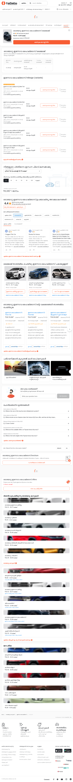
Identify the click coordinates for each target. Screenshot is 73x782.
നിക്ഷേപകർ (5, 762)
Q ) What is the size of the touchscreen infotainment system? (21, 411)
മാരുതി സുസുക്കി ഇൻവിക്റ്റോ (36, 283)
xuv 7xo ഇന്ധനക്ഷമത (62, 291)
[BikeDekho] (58, 761)
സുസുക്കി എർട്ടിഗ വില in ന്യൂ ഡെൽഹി (13, 579)
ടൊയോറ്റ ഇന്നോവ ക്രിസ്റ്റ (12, 283)
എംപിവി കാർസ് (11, 377)
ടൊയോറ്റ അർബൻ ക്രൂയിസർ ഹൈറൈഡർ (19, 543)
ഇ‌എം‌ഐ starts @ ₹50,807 (21, 38)
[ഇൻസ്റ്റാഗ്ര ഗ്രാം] (66, 779)
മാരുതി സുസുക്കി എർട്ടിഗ (13, 575)
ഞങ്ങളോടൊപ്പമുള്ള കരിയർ (9, 752)
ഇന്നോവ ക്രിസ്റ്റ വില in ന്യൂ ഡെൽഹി (13, 593)
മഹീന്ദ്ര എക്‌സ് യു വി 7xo (58, 283)
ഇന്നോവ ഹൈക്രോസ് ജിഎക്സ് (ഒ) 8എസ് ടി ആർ (13, 146)
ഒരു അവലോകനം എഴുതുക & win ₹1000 (14, 207)
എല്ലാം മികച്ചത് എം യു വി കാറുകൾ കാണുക (16, 640)
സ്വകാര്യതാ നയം (7, 757)
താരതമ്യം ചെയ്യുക (16, 346)
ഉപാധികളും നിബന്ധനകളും (9, 754)
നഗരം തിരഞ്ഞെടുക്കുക (64, 9)
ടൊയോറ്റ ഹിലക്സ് (11, 555)
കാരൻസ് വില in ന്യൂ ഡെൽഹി (11, 607)
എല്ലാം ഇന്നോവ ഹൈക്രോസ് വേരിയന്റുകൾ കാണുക (19, 351)
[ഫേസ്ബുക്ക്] (53, 779)
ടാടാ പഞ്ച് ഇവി (10, 692)
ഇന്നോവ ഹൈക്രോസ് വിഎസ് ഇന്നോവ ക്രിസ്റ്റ (15, 295)
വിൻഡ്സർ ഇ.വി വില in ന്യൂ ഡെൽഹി (13, 635)
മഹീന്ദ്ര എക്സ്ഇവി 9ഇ (12, 680)
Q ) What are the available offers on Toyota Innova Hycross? (20, 429)
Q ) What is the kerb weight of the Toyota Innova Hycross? (20, 435)
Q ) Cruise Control (8, 423)
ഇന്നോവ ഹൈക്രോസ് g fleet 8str (14, 102)
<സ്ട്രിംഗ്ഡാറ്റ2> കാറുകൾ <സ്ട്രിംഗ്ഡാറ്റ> (37, 378)
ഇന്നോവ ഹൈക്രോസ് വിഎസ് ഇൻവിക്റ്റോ (38, 295)
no (66, 448)
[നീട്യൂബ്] (62, 779)
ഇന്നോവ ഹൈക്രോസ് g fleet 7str (14, 86)
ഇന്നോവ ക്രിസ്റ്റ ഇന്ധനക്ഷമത (15, 291)
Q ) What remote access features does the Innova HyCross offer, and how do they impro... (29, 417)
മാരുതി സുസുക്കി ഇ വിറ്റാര (13, 655)
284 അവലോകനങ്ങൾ (23, 33)
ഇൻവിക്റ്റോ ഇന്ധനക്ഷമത (38, 291)
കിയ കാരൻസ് (9, 603)
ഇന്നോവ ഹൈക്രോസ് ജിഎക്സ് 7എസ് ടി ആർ (13, 116)
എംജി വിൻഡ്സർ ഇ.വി (12, 631)
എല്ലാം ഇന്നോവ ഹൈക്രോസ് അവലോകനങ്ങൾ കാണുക (20, 256)
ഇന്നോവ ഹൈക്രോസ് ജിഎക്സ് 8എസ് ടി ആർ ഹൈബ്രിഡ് (13, 131)
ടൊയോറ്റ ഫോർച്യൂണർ (13, 530)
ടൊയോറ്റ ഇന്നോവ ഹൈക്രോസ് (15, 617)
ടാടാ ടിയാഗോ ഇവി (11, 705)
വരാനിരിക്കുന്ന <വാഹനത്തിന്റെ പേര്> (59, 378)
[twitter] (57, 779)
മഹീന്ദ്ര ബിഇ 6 (9, 667)
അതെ (59, 448)
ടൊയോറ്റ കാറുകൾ (9, 563)
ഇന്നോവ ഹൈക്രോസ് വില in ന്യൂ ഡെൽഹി (14, 621)
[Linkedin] (70, 779)
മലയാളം (63, 2)
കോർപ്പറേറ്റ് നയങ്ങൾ (7, 759)
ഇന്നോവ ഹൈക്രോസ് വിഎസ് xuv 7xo (61, 295)
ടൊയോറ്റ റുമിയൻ (11, 517)
